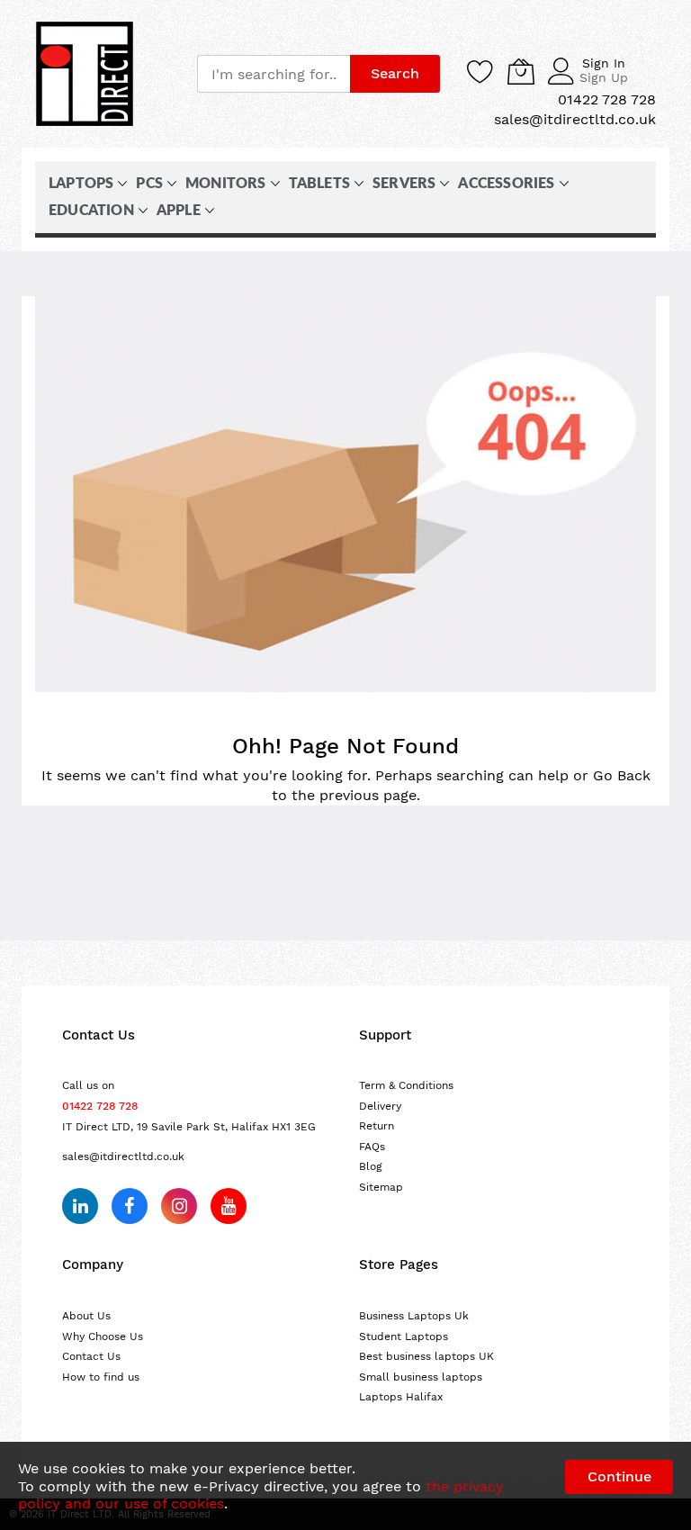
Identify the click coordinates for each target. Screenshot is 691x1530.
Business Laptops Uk (414, 1316)
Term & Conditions (406, 1085)
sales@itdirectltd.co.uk (123, 1156)
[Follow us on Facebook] (130, 1206)
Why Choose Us (102, 1336)
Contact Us (91, 1356)
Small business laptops (420, 1377)
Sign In (603, 63)
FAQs (372, 1146)
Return (376, 1126)
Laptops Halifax (401, 1396)
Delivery (380, 1106)
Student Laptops (403, 1336)
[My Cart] (520, 71)
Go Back (622, 775)
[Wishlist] (480, 71)
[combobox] (273, 74)
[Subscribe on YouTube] (229, 1206)
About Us (86, 1316)
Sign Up (603, 77)
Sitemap (381, 1187)
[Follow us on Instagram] (179, 1206)
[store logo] (84, 74)
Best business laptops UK (426, 1356)
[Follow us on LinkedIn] (80, 1206)
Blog (370, 1166)
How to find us (100, 1377)
